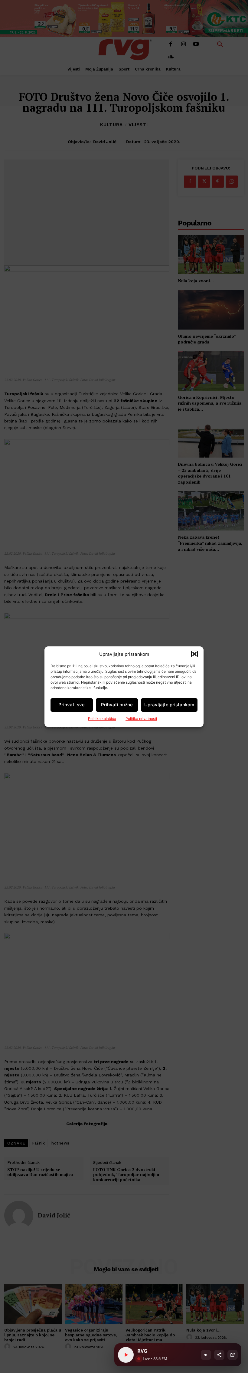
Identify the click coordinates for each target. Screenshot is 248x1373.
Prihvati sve (71, 705)
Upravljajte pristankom (169, 705)
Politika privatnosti (141, 718)
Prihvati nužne (117, 705)
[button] (194, 654)
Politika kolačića (102, 718)
